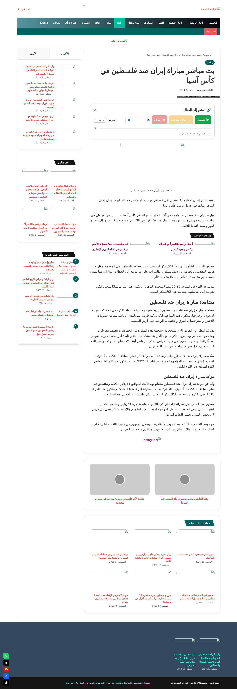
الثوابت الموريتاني (205, 90)
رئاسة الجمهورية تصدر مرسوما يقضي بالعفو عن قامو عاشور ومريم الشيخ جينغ (38, 330)
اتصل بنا (80, 682)
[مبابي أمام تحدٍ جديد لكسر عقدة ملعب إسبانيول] (195, 540)
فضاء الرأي (71, 22)
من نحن (110, 682)
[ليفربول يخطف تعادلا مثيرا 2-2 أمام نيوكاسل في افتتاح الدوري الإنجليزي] (140, 247)
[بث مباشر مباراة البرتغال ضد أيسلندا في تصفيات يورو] (66, 316)
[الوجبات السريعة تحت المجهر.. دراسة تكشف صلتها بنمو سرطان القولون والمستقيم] (66, 87)
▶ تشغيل (203, 119)
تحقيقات (85, 22)
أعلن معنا (70, 682)
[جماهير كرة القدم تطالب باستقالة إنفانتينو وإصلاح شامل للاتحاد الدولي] (195, 581)
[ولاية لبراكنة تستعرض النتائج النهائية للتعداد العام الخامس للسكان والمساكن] (66, 71)
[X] (6, 663)
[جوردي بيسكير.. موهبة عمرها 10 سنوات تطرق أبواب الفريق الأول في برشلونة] (152, 581)
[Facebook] (6, 676)
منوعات (56, 22)
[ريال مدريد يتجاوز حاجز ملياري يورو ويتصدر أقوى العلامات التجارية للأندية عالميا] (152, 540)
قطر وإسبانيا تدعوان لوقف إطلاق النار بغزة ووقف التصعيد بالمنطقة (39, 266)
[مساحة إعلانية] (119, 40)
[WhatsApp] (6, 656)
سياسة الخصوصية (141, 682)
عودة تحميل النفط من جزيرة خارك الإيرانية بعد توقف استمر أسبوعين (39, 103)
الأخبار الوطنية (197, 22)
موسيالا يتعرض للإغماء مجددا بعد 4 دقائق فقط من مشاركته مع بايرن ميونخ (111, 598)
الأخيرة (65, 53)
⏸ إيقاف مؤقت (181, 119)
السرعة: (112, 119)
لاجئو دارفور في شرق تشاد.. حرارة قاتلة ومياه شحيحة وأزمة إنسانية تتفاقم (38, 135)
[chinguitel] (152, 440)
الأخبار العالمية (176, 22)
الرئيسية (213, 22)
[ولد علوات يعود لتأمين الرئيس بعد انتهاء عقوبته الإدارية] (66, 300)
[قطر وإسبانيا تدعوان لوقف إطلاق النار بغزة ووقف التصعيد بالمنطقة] (66, 268)
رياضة (120, 22)
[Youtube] (6, 669)
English (44, 22)
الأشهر (33, 53)
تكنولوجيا (148, 22)
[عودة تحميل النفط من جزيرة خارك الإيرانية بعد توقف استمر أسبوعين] (66, 104)
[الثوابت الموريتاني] (210, 9)
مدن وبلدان (133, 22)
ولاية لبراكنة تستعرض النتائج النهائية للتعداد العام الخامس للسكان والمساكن (40, 70)
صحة (109, 22)
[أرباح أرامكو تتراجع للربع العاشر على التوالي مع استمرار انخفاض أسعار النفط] (66, 284)
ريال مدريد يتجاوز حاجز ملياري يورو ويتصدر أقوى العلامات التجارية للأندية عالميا (153, 557)
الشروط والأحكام (124, 682)
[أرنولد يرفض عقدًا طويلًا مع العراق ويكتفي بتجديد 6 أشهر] (204, 247)
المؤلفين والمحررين (95, 682)
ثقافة (97, 22)
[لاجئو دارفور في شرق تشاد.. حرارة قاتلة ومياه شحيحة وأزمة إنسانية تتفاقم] (66, 136)
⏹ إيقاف (159, 119)
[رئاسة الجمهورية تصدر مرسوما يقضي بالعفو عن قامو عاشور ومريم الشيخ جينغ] (66, 331)
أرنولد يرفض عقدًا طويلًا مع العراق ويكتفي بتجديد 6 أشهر (35, 228)
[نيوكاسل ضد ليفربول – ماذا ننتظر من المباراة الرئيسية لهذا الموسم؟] (109, 540)
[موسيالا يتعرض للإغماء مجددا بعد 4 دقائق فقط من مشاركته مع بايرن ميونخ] (109, 581)
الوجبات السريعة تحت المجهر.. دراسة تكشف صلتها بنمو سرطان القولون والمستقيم (39, 86)
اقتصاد (161, 22)
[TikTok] (6, 683)
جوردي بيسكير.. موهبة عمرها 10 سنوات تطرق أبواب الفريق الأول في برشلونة (153, 598)
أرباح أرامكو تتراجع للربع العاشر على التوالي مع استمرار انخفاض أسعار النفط (38, 283)
